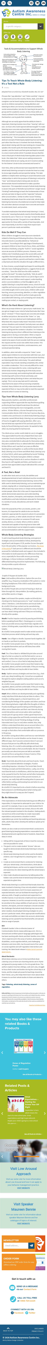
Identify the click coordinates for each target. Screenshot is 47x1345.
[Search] (9, 3)
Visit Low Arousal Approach (23, 1171)
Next (45, 1053)
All (6, 40)
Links (27, 40)
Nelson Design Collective (15, 1340)
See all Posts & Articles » (33, 1134)
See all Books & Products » (32, 1074)
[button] (23, 1178)
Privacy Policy (38, 1331)
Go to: (5, 21)
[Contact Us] (43, 3)
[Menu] (3, 3)
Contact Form (30, 1289)
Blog (20, 40)
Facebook (19, 1313)
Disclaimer (39, 1328)
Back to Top (8, 1331)
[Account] (31, 3)
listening (9, 984)
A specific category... (14, 26)
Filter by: (7, 32)
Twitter (32, 1313)
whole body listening (22, 984)
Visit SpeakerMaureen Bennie (23, 1206)
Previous (2, 1053)
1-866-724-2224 (27, 1301)
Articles (13, 40)
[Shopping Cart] (37, 3)
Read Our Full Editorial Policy (37, 1005)
